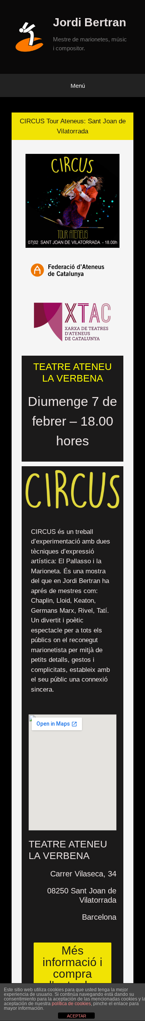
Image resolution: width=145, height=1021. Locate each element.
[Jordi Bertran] (32, 36)
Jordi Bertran (89, 22)
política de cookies (71, 1003)
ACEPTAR (76, 1016)
